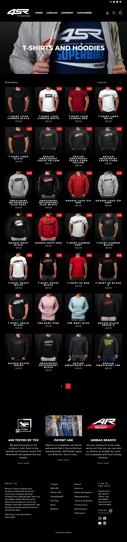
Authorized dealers (83, 492)
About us (78, 488)
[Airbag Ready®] (103, 425)
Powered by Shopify (63, 532)
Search (77, 484)
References (79, 513)
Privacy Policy (81, 505)
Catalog (52, 12)
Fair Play (54, 501)
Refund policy (80, 509)
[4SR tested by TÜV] (23, 425)
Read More (63, 460)
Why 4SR (54, 488)
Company (67, 12)
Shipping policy (81, 496)
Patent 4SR (55, 492)
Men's (52, 505)
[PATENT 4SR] (63, 425)
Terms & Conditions (83, 501)
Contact (54, 484)
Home (39, 12)
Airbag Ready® (57, 496)
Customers (84, 12)
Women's (54, 509)
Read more (23, 463)
